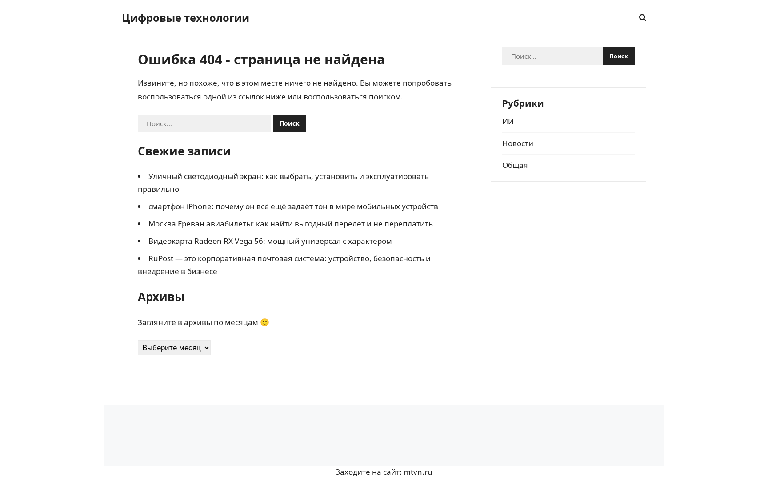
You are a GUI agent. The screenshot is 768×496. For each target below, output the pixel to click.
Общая (515, 165)
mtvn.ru (418, 472)
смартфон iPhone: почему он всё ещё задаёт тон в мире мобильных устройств (293, 206)
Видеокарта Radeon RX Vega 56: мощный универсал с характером (270, 241)
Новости (517, 143)
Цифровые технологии (185, 18)
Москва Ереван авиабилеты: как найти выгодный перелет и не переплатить (290, 223)
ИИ (508, 121)
